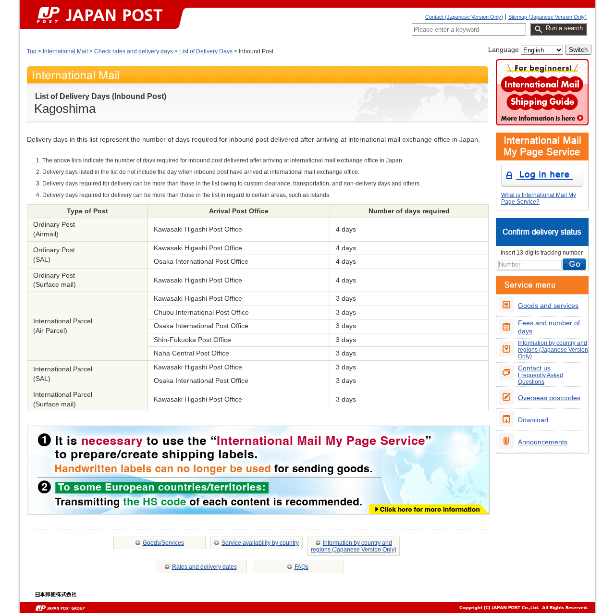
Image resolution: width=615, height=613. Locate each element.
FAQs (301, 567)
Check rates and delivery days (133, 51)
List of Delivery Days (206, 51)
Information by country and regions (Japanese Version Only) (353, 546)
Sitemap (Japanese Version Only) (547, 17)
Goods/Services (163, 542)
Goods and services (548, 305)
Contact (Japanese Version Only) (464, 17)
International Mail (65, 51)
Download (533, 420)
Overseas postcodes (549, 398)
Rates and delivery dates (204, 567)
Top (32, 51)
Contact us (540, 374)
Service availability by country (260, 542)
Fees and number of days (549, 327)
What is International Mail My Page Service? (538, 198)
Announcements (542, 442)
